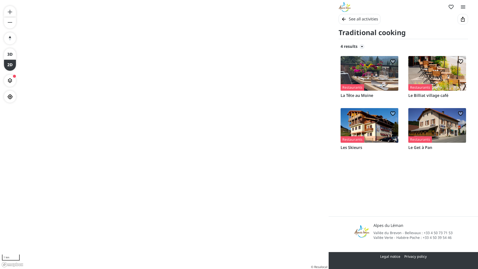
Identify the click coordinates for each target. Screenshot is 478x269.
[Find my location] (10, 96)
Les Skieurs (351, 147)
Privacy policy (415, 256)
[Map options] (10, 81)
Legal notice (390, 256)
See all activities (363, 19)
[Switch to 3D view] (10, 53)
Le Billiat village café (428, 95)
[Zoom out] (10, 22)
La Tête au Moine (357, 95)
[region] (164, 134)
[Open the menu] (463, 7)
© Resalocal (319, 267)
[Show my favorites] (451, 7)
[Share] (463, 19)
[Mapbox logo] (12, 265)
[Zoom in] (10, 11)
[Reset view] (10, 38)
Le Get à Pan (420, 147)
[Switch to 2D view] (10, 65)
